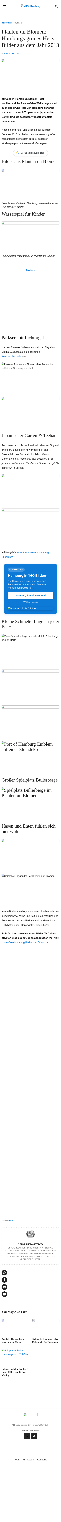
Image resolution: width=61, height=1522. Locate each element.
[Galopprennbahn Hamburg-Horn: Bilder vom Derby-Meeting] (15, 1357)
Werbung (42, 1459)
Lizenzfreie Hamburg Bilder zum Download (25, 942)
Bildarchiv (7, 23)
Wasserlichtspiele (11, 356)
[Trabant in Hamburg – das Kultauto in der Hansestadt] (45, 1327)
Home (17, 1459)
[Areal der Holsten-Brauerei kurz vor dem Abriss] (15, 1327)
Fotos (10, 1221)
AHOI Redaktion (11, 53)
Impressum (28, 1459)
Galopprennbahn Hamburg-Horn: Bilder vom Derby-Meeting (15, 1372)
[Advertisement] (30, 302)
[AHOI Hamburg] (30, 6)
